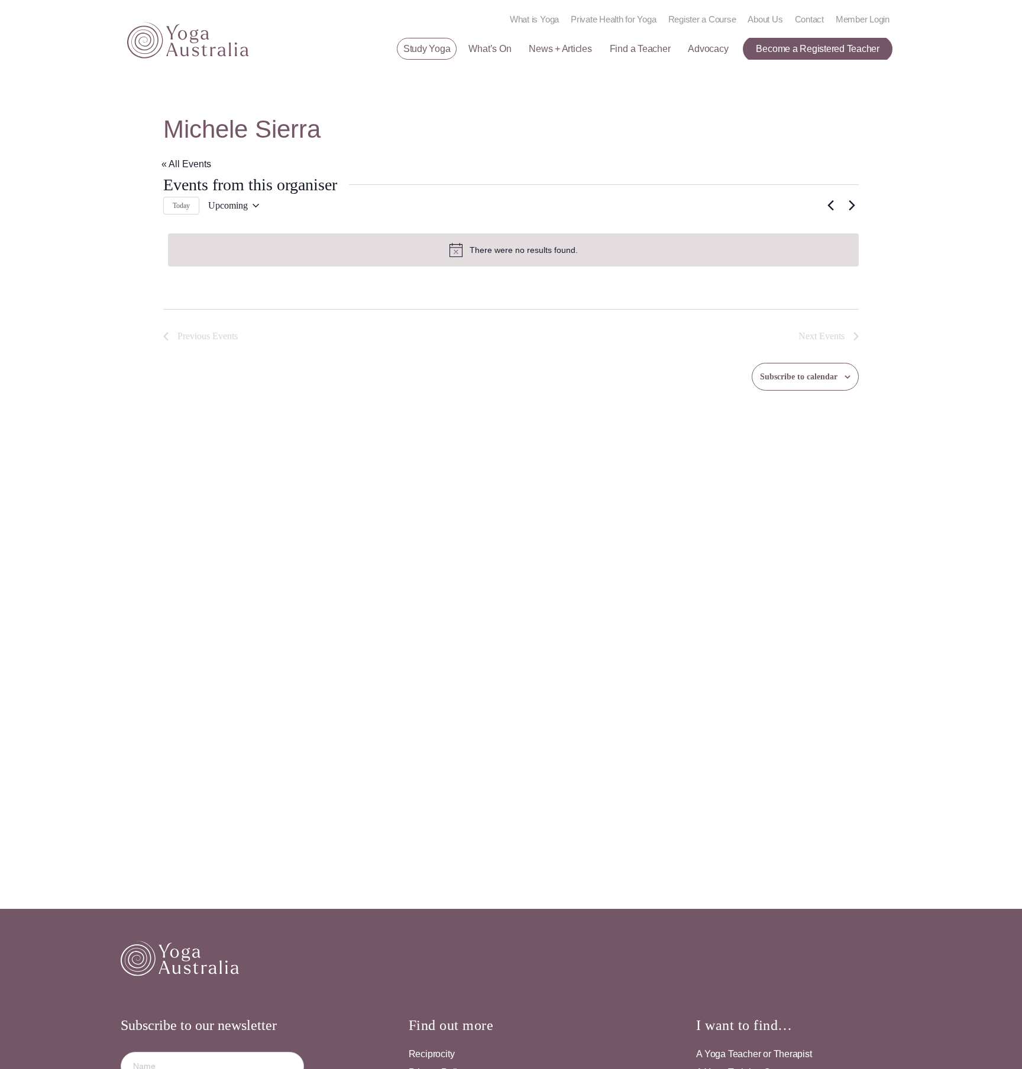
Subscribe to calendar (798, 376)
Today (181, 206)
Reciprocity (432, 1054)
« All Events (186, 164)
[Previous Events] (830, 206)
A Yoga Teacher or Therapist (753, 1054)
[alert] (513, 250)
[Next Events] (852, 206)
